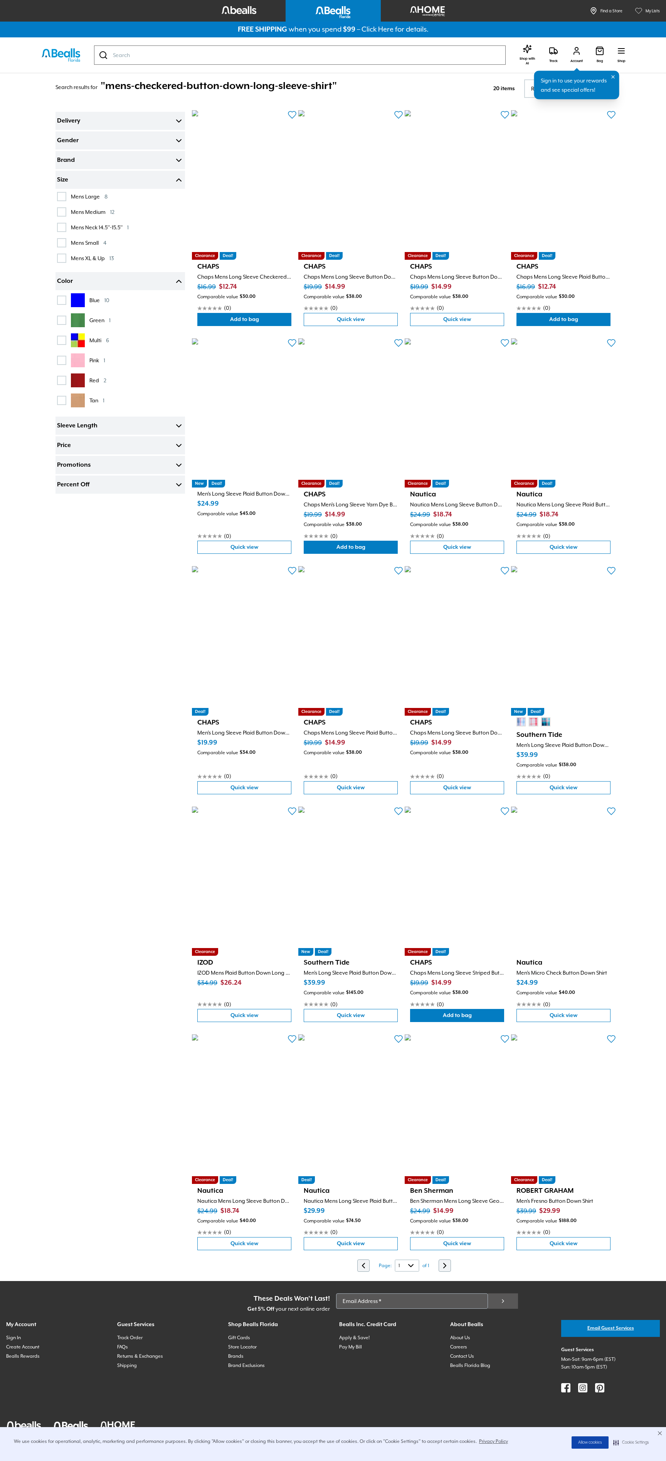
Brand (66, 160)
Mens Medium (92, 211)
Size (62, 180)
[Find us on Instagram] (582, 1387)
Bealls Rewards (23, 1356)
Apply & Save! (354, 1337)
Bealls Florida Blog (470, 1365)
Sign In (13, 1337)
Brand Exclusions (246, 1365)
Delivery (68, 121)
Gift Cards (239, 1337)
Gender (68, 140)
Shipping (127, 1365)
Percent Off (73, 484)
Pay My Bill (350, 1347)
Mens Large (89, 196)
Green (100, 320)
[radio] (521, 721)
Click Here (378, 29)
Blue (99, 300)
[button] (631, 1442)
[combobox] (300, 55)
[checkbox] (61, 196)
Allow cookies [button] (590, 1442)
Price (64, 445)
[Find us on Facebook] (565, 1387)
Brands (236, 1356)
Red (97, 380)
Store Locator (242, 1347)
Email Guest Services (610, 1328)
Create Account (22, 1347)
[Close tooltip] (613, 77)
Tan (96, 400)
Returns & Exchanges (140, 1356)
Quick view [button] (367, 321)
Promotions (74, 465)
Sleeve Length (77, 425)
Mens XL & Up (92, 258)
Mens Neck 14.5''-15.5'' (100, 227)
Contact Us (462, 1356)
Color (65, 281)
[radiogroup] (533, 721)
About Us (460, 1337)
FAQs (122, 1347)
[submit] (503, 1301)
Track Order (130, 1337)
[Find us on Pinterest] (599, 1387)
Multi (99, 340)
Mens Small (88, 242)
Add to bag (260, 321)
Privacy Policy (493, 1441)
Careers (458, 1347)
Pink (97, 360)
